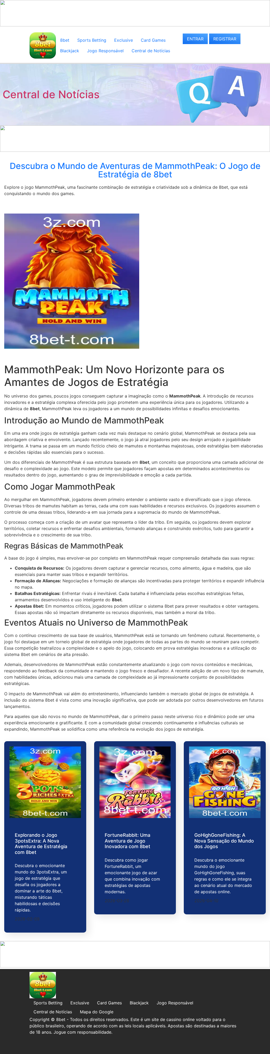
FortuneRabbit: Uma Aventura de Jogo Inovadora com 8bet (127, 840)
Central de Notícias (151, 50)
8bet (64, 40)
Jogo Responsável (105, 50)
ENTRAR (195, 38)
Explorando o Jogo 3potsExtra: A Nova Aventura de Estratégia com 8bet (41, 843)
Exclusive (123, 40)
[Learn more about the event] (135, 24)
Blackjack (69, 50)
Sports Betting (91, 40)
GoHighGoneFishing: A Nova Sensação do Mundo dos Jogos (224, 840)
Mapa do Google (96, 1011)
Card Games (153, 40)
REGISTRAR (224, 38)
